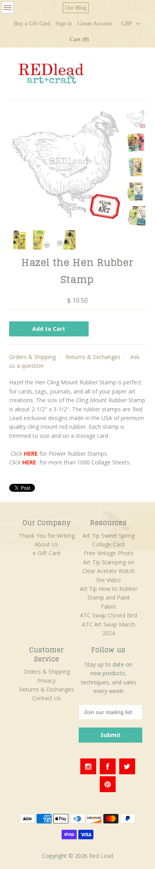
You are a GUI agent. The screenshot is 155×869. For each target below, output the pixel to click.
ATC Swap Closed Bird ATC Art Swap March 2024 (108, 624)
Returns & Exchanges (93, 357)
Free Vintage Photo (109, 553)
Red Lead (101, 855)
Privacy (46, 680)
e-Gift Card (46, 553)
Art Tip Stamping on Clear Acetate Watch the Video (108, 571)
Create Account (95, 24)
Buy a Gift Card (32, 24)
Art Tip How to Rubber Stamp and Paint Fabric (109, 597)
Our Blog (75, 8)
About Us (46, 544)
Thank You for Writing (47, 535)
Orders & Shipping (32, 357)
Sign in (64, 24)
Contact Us (46, 698)
